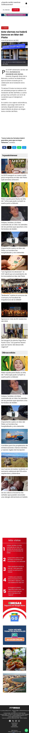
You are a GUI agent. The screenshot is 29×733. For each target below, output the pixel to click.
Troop (19, 731)
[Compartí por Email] (14, 147)
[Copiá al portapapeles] (24, 147)
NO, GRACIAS (6, 10)
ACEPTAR (15, 10)
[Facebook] (10, 721)
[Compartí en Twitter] (9, 147)
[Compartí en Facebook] (4, 147)
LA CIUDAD (5, 28)
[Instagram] (16, 721)
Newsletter (14, 725)
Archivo (16, 730)
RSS (12, 730)
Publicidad (14, 724)
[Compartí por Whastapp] (19, 147)
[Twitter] (13, 721)
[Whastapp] (19, 721)
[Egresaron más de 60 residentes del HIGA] (14, 309)
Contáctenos (14, 723)
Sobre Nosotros (14, 726)
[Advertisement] (14, 125)
